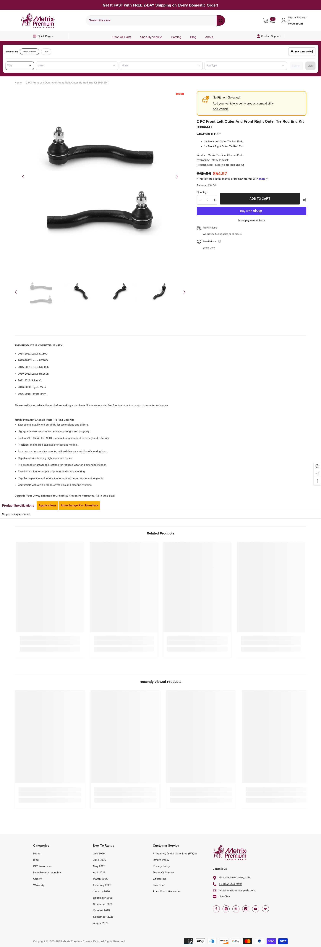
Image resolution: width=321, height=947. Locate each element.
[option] (100, 176)
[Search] (155, 20)
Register (302, 17)
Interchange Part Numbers (79, 505)
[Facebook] (216, 908)
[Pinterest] (235, 908)
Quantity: (202, 192)
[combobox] (151, 20)
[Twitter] (265, 908)
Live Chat (224, 896)
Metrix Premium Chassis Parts (225, 155)
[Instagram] (226, 908)
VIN (46, 52)
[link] (50, 642)
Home (18, 82)
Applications (47, 505)
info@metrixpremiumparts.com (237, 890)
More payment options (251, 220)
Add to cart (259, 198)
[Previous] (23, 176)
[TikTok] (245, 908)
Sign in (290, 18)
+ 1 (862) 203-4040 (230, 883)
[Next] (177, 176)
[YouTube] (255, 908)
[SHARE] (303, 200)
